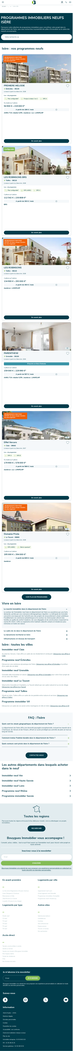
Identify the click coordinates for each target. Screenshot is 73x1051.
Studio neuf (5, 916)
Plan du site (6, 1036)
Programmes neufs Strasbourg (47, 898)
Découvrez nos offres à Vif (59, 706)
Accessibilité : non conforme (11, 1029)
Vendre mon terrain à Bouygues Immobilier (15, 951)
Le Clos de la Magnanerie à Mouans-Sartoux (15, 891)
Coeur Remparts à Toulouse (10, 893)
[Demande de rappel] (67, 1045)
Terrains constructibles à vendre (11, 946)
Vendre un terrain (7, 948)
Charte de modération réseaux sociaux (14, 1033)
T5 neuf (4, 926)
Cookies (5, 1023)
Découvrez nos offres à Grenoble (39, 674)
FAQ (3, 959)
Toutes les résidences (8, 956)
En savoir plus (36, 141)
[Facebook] (5, 1000)
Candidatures (42, 918)
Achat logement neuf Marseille (47, 893)
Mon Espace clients (8, 953)
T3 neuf (4, 921)
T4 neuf (4, 923)
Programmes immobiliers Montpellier (49, 896)
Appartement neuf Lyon (45, 891)
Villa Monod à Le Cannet (9, 898)
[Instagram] (25, 1000)
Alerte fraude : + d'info (9, 1013)
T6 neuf (4, 928)
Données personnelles (9, 1019)
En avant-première (11, 880)
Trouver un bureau (43, 928)
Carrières (40, 921)
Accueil (4, 6)
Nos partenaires (42, 931)
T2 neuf (4, 918)
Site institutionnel (43, 923)
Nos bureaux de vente (8, 961)
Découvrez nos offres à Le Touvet (14, 687)
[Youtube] (65, 1000)
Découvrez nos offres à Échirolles (48, 664)
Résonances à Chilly (8, 896)
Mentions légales (8, 1016)
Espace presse (42, 926)
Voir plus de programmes (36, 597)
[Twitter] (45, 1000)
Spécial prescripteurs (44, 916)
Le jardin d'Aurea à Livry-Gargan (12, 901)
